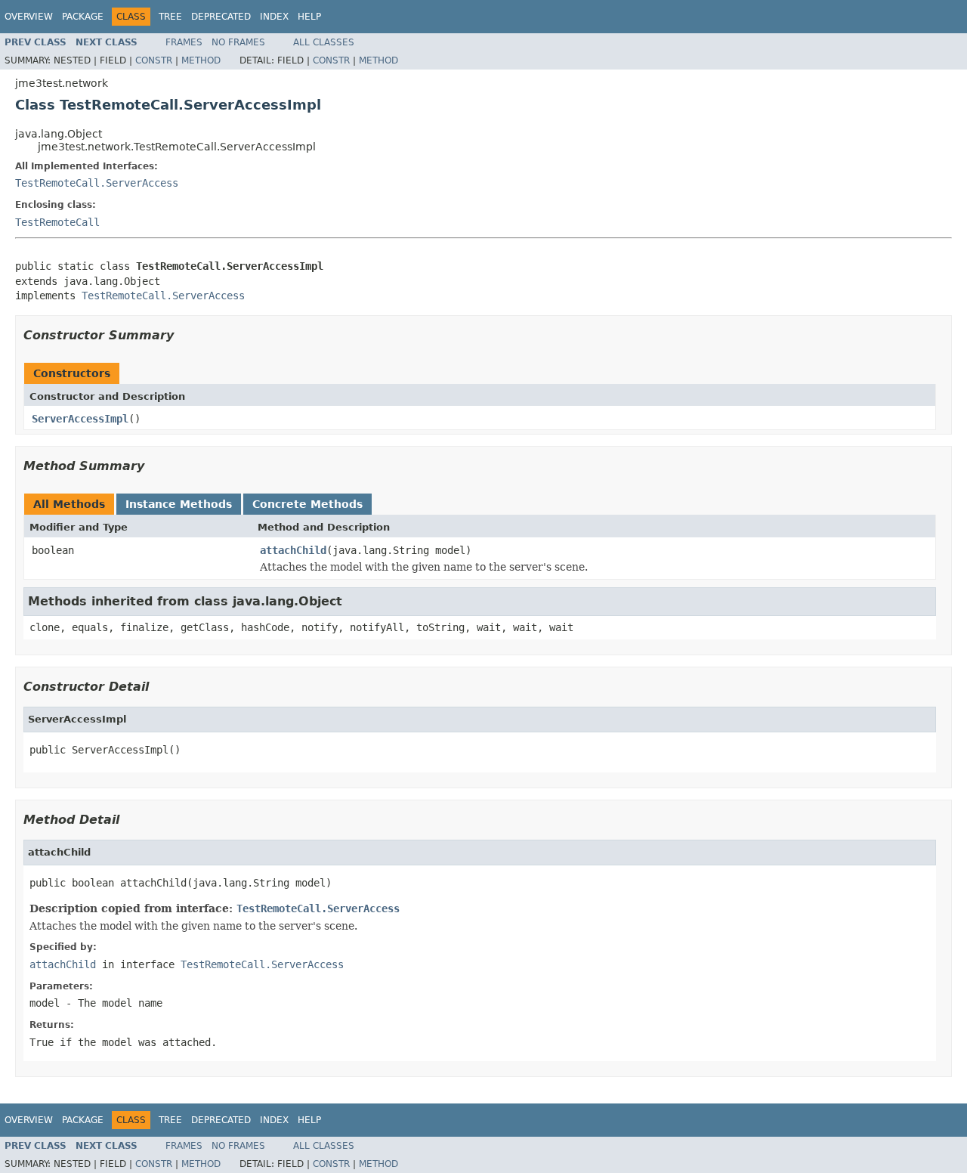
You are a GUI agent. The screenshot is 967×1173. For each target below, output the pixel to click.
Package (82, 16)
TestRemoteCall (57, 222)
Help (309, 16)
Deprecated (221, 16)
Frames (183, 42)
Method (201, 60)
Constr (153, 60)
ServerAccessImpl (80, 419)
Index (274, 16)
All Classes (323, 42)
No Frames (238, 42)
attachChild (293, 550)
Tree (170, 16)
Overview (29, 16)
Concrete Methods (307, 504)
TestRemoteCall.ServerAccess (96, 183)
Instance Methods (178, 504)
